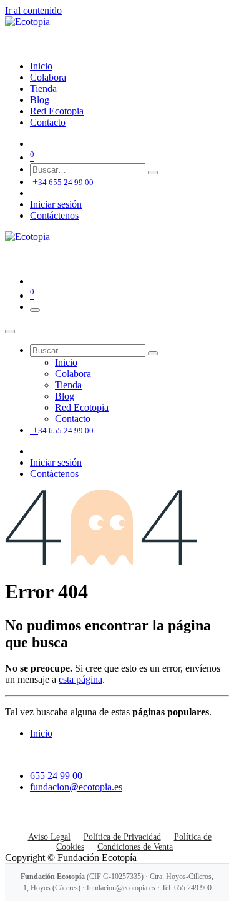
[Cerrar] (10, 331)
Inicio (41, 733)
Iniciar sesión (56, 204)
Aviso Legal (49, 837)
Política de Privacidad (122, 837)
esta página (80, 679)
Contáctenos (54, 215)
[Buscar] (153, 172)
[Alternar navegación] (35, 310)
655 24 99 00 (56, 775)
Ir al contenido (33, 10)
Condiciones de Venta (135, 847)
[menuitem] (41, 66)
